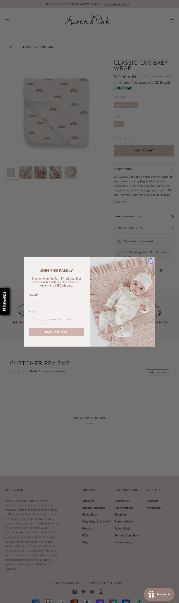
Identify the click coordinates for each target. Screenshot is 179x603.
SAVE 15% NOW (56, 331)
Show (4, 301)
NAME (33, 295)
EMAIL (34, 312)
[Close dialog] (150, 260)
